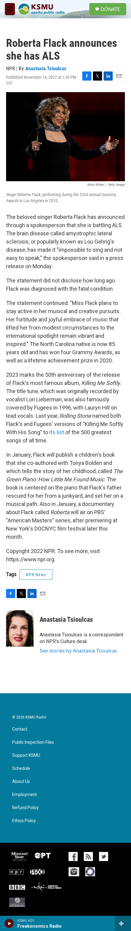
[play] (9, 923)
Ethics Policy (24, 821)
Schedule (21, 768)
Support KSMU (26, 755)
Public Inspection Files (33, 742)
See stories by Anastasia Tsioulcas (78, 650)
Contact (19, 729)
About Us (21, 781)
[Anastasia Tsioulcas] (20, 628)
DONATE (110, 9)
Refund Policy (25, 807)
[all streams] (123, 923)
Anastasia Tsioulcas (45, 68)
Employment (24, 794)
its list (56, 432)
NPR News (36, 574)
